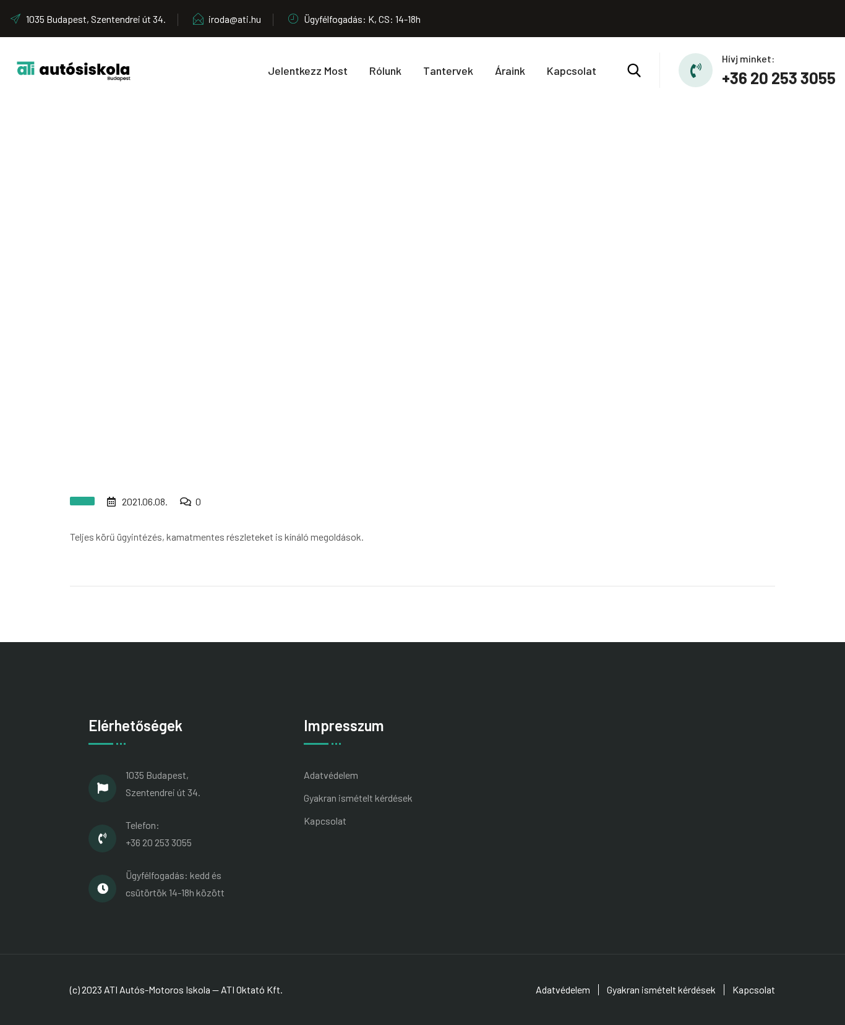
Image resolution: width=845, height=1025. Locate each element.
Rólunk (385, 70)
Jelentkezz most (308, 70)
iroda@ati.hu (234, 19)
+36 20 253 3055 (779, 77)
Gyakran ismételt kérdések (358, 798)
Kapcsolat (571, 70)
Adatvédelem (331, 775)
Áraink (510, 70)
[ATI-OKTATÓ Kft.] (73, 69)
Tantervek (448, 70)
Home (364, 317)
